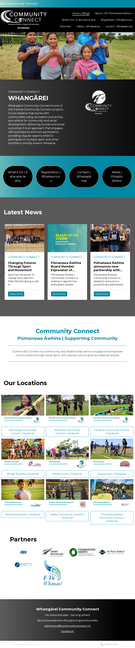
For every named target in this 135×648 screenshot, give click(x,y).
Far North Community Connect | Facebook (112, 432)
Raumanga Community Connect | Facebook (22, 432)
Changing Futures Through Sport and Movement (22, 266)
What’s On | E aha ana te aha (18, 176)
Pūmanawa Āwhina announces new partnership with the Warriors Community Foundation (109, 266)
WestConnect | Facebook (67, 473)
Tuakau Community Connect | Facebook (67, 516)
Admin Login (111, 644)
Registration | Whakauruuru (51, 176)
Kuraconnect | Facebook (112, 473)
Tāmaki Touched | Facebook (23, 473)
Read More (16, 293)
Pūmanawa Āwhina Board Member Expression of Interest (66, 266)
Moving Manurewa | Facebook (22, 514)
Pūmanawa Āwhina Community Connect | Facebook (112, 518)
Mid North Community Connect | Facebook (67, 432)
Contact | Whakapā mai (84, 176)
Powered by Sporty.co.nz (26, 644)
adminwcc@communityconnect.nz (67, 625)
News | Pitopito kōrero (117, 176)
